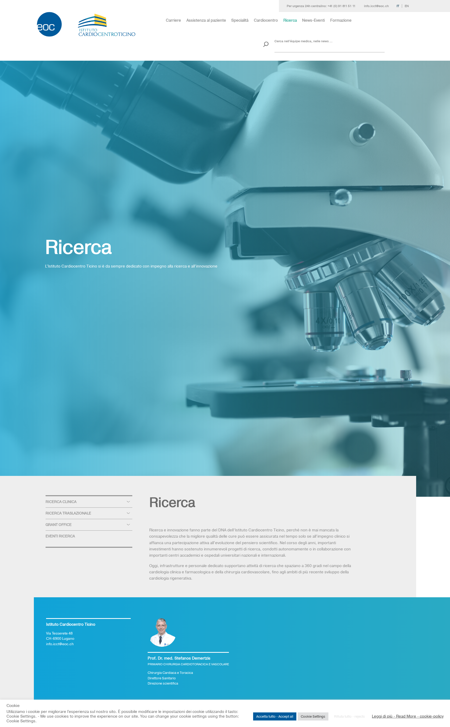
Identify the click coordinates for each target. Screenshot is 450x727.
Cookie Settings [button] (313, 716)
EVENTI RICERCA (60, 536)
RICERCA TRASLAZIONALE (68, 513)
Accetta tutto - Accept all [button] (274, 716)
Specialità (239, 20)
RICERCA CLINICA (61, 501)
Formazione (341, 20)
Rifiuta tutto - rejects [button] (349, 716)
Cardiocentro (266, 20)
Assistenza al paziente (206, 20)
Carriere (173, 20)
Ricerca (290, 20)
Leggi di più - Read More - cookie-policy (407, 716)
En (407, 6)
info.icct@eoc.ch (376, 6)
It (398, 6)
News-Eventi (313, 20)
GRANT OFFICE (59, 524)
